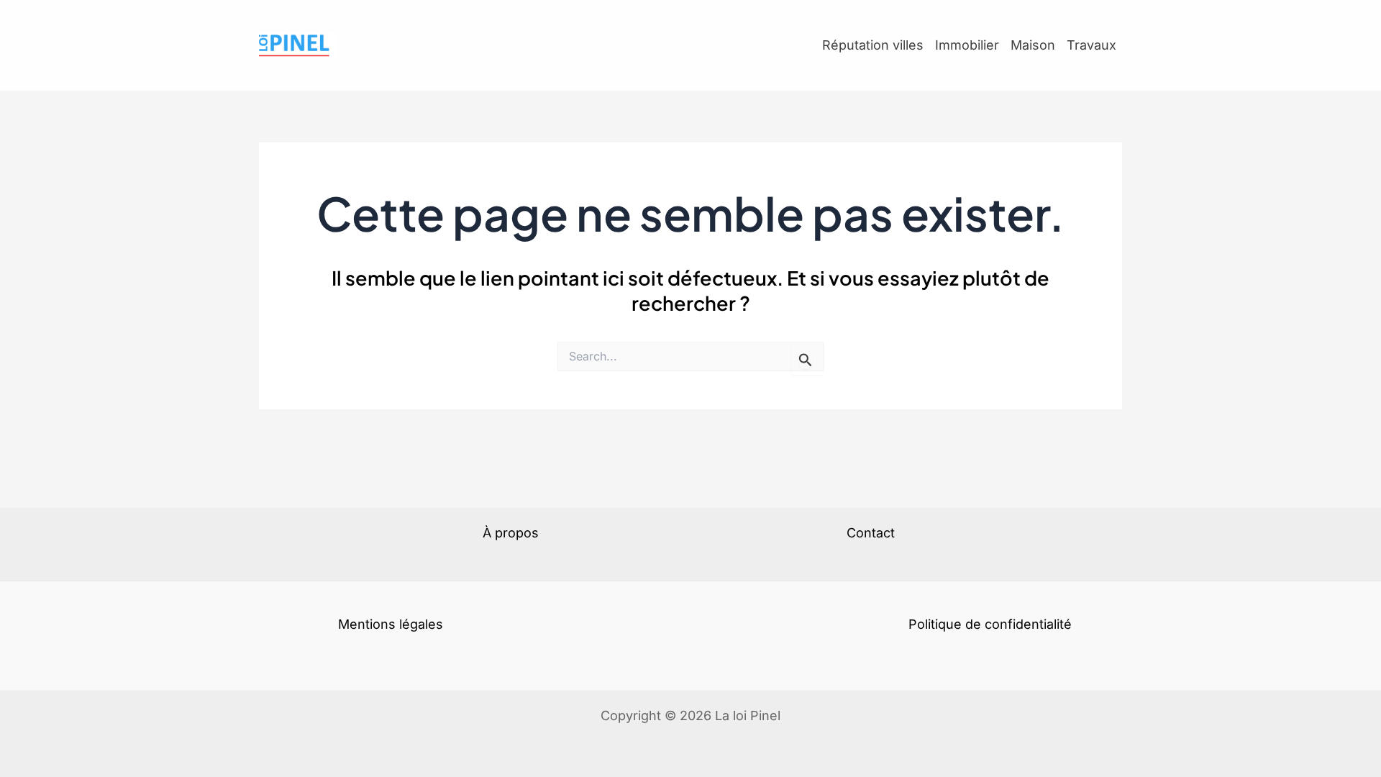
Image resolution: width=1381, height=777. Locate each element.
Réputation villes (873, 45)
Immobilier (967, 45)
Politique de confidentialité (990, 624)
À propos (511, 532)
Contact (871, 532)
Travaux (1091, 45)
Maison (1033, 45)
